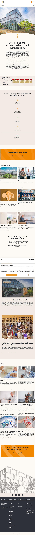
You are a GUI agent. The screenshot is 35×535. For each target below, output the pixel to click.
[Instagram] (19, 495)
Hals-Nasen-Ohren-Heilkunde (11, 509)
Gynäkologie (11, 507)
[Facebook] (23, 495)
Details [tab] (17, 262)
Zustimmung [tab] (6, 262)
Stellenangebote (21, 180)
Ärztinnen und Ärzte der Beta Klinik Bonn (24, 210)
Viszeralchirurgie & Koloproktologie (11, 525)
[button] (34, 2)
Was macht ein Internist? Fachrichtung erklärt (7, 414)
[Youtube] (16, 495)
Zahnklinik (10, 527)
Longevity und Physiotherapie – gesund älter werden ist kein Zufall (25, 405)
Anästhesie (10, 502)
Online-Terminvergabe (23, 225)
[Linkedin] (12, 495)
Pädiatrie (10, 518)
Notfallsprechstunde (29, 503)
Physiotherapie (11, 519)
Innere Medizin (11, 511)
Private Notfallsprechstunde (6, 225)
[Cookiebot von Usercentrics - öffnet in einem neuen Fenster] (30, 259)
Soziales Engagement (4, 505)
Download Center (20, 506)
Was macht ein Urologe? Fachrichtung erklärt (7, 389)
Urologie (10, 523)
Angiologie (10, 503)
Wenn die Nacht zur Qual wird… (24, 379)
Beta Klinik (2, 502)
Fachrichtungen (3, 180)
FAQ (1, 202)
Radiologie (10, 522)
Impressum (19, 507)
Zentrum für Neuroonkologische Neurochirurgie (13, 529)
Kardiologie (10, 512)
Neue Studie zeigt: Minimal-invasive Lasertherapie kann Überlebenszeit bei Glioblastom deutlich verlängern (8, 431)
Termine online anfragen (29, 505)
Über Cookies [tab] (29, 262)
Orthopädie (10, 516)
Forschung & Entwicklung (4, 507)
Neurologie (10, 515)
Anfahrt (19, 502)
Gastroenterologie (11, 506)
